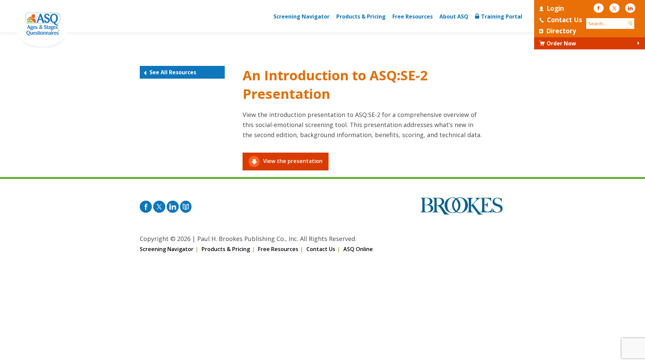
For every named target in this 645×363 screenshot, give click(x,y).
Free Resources (412, 16)
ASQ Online (358, 249)
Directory (561, 31)
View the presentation (292, 161)
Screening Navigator (301, 16)
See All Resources (172, 72)
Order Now (561, 43)
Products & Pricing (361, 16)
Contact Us (564, 19)
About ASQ (453, 16)
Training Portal (501, 16)
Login (555, 8)
